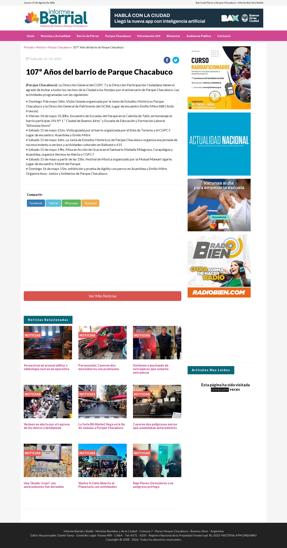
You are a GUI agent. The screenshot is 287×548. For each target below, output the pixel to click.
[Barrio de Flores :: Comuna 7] (61, 16)
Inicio (30, 36)
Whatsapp (71, 203)
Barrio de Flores (88, 36)
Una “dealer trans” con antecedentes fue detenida (44, 484)
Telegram (90, 203)
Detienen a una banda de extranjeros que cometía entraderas (151, 369)
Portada (28, 47)
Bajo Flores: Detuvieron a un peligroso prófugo (153, 484)
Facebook (36, 203)
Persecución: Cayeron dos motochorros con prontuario (98, 367)
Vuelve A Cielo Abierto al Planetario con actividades (97, 484)
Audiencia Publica (199, 36)
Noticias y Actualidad (55, 36)
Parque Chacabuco (118, 36)
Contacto (224, 36)
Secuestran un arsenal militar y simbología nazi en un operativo (46, 367)
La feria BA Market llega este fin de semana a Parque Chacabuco (101, 426)
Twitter (53, 203)
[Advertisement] (102, 249)
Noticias (41, 47)
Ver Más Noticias (103, 296)
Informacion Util (148, 36)
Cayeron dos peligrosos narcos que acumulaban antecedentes (155, 426)
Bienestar (173, 36)
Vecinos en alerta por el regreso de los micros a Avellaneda (47, 426)
